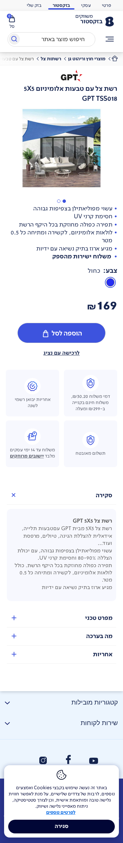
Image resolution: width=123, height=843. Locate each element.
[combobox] (51, 39)
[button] (64, 201)
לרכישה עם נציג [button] (61, 353)
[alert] (84, 16)
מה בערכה (99, 636)
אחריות (102, 654)
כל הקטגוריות (109, 39)
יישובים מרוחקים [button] (27, 456)
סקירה (104, 495)
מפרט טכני (98, 618)
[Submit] (14, 40)
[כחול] (110, 282)
